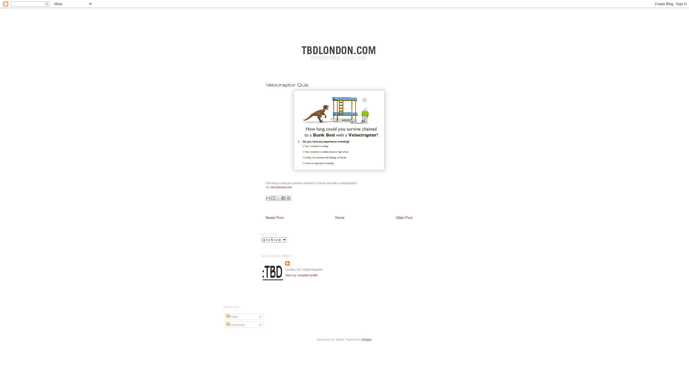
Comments (237, 324)
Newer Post (275, 218)
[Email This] (268, 198)
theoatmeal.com (281, 187)
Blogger (367, 339)
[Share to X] (278, 198)
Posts (234, 316)
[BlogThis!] (273, 198)
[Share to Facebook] (283, 198)
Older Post (404, 218)
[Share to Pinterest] (288, 198)
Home (339, 218)
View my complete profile (301, 275)
